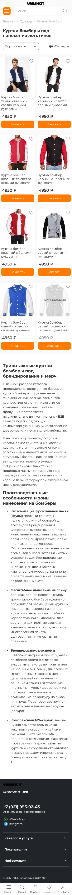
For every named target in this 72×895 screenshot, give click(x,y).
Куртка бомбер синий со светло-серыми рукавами (15, 326)
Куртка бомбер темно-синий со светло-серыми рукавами (14, 103)
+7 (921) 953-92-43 (21, 806)
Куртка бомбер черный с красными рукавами (54, 179)
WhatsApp (16, 819)
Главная (9, 21)
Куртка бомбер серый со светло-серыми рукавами (52, 326)
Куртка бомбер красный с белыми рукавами (16, 252)
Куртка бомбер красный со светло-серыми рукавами (16, 179)
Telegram (15, 824)
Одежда (26, 21)
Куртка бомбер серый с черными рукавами (52, 252)
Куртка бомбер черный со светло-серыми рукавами (53, 101)
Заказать (18, 124)
